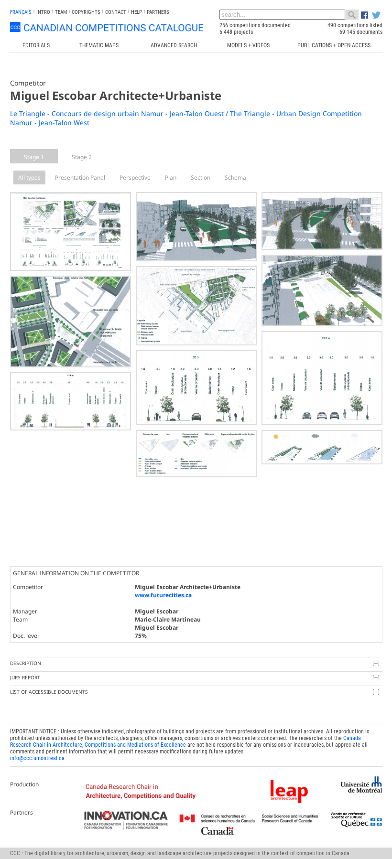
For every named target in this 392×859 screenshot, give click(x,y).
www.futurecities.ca (163, 595)
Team (61, 12)
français (21, 12)
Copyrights (86, 12)
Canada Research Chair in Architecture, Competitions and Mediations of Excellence (185, 741)
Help (136, 12)
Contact (115, 12)
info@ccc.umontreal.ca (37, 758)
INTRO (43, 12)
